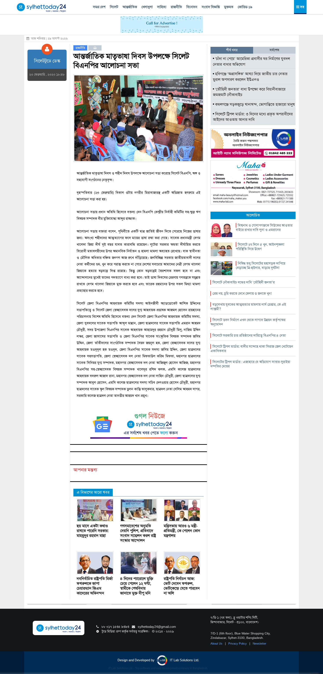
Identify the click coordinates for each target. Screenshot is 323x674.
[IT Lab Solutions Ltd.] (253, 143)
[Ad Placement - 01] (161, 24)
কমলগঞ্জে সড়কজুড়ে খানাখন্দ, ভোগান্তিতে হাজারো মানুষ (254, 104)
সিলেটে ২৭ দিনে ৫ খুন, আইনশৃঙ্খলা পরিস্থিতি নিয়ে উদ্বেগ (260, 246)
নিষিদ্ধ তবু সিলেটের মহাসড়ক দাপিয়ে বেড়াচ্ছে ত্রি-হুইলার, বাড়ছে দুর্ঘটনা (260, 265)
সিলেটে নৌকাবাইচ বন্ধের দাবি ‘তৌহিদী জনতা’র (243, 282)
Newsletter (259, 643)
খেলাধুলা (147, 7)
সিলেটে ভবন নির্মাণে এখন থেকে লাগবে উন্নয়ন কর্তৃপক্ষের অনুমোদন (247, 322)
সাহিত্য (161, 7)
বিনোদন (191, 7)
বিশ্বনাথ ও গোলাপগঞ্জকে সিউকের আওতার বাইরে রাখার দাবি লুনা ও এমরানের (264, 227)
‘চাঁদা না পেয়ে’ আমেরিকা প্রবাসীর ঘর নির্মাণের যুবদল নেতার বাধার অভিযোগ (251, 61)
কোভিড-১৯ (245, 7)
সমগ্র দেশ (99, 7)
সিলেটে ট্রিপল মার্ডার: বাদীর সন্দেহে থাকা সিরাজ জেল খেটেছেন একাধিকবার (251, 348)
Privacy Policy (238, 643)
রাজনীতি (176, 7)
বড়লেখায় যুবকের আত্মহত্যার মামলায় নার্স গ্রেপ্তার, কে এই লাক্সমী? (248, 306)
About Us (216, 643)
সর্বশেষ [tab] (274, 50)
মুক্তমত (228, 7)
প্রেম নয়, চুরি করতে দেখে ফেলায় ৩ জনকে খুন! (242, 293)
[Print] (95, 48)
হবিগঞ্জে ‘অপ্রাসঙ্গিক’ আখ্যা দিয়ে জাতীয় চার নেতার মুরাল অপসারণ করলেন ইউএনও (250, 76)
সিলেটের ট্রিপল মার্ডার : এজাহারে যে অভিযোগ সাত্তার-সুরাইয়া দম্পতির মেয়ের (250, 364)
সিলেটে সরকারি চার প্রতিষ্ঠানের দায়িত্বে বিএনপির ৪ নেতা (249, 335)
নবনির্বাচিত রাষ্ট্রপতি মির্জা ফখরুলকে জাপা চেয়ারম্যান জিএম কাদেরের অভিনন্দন (95, 586)
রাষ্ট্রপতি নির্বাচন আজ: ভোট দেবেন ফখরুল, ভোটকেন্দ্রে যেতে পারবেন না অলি (182, 586)
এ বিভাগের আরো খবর (93, 492)
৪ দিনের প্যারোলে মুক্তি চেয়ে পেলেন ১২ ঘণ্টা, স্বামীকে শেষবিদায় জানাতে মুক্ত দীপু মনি (136, 586)
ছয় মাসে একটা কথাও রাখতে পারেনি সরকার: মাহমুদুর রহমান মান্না (93, 530)
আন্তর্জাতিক (130, 7)
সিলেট (114, 7)
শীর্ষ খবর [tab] (232, 50)
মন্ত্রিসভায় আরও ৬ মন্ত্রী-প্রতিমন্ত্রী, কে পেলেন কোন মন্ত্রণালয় (182, 530)
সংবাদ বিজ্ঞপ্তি (211, 7)
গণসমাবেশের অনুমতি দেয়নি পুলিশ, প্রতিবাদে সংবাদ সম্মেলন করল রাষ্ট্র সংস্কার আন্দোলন (138, 533)
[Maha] (253, 182)
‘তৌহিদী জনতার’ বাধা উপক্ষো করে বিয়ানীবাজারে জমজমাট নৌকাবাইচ (249, 92)
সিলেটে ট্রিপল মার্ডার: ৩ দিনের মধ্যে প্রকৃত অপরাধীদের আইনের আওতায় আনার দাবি (253, 116)
